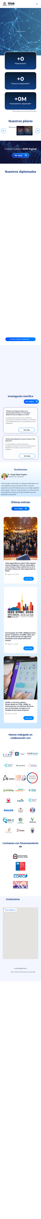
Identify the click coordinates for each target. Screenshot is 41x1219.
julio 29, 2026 (12, 713)
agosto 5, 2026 (13, 644)
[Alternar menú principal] (37, 4)
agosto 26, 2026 (13, 574)
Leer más (28, 579)
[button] (3, 130)
